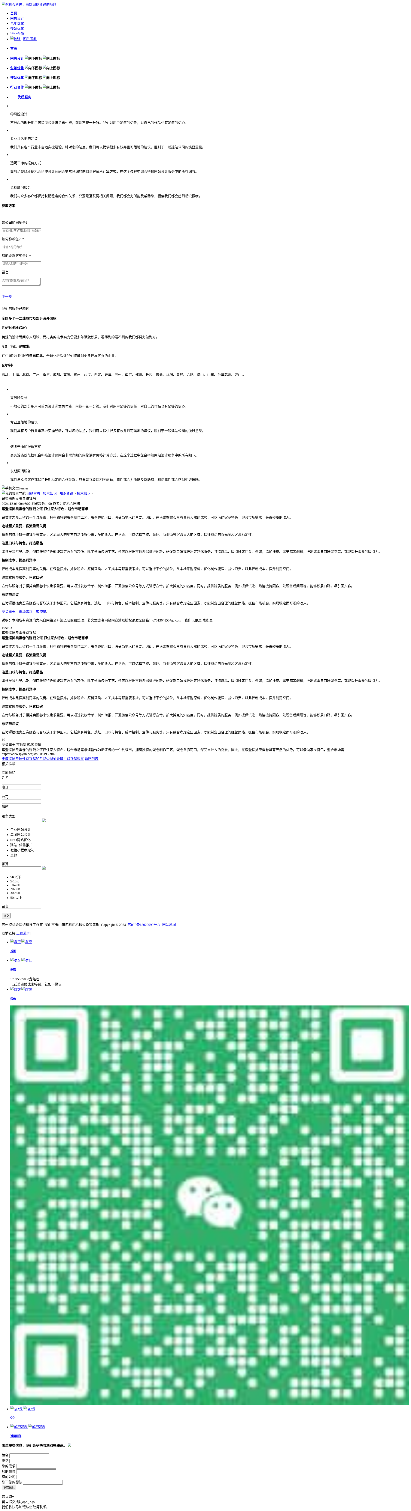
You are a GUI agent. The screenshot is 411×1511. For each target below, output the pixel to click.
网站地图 (169, 925)
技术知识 (50, 493)
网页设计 (17, 18)
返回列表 (91, 759)
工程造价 (23, 933)
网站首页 (33, 493)
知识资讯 (66, 493)
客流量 (41, 612)
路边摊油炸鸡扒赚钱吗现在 (63, 759)
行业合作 (17, 34)
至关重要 (8, 612)
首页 (13, 13)
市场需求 (26, 612)
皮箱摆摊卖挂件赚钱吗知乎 (22, 759)
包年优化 (17, 23)
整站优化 (17, 28)
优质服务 (30, 39)
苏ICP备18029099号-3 (144, 925)
